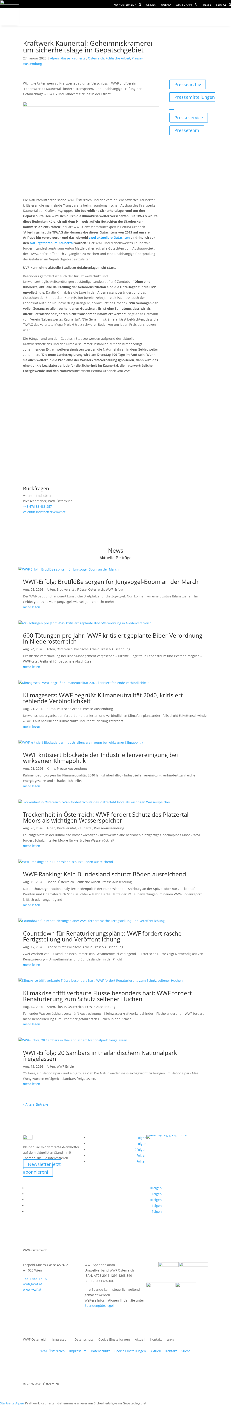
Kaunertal (79, 58)
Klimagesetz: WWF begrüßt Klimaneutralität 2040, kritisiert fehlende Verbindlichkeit (103, 698)
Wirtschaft (184, 5)
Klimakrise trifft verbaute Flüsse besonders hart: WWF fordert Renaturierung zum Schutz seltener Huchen (107, 996)
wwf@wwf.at (32, 1284)
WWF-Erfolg (114, 589)
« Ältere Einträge (35, 1104)
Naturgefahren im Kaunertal (52, 243)
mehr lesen (31, 607)
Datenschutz (83, 1340)
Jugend (165, 5)
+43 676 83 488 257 (37, 506)
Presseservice (188, 118)
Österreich (96, 58)
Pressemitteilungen (194, 97)
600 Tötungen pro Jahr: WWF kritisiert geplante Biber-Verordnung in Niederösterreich (112, 638)
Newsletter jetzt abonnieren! (42, 1168)
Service (221, 5)
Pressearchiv (187, 84)
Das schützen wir (54, 17)
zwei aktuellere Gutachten (109, 237)
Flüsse (65, 58)
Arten (51, 589)
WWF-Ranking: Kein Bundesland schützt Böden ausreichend (104, 874)
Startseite (7, 1403)
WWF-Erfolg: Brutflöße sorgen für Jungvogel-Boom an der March (111, 582)
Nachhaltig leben (76, 25)
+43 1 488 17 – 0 (35, 1278)
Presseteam (186, 130)
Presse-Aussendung (115, 649)
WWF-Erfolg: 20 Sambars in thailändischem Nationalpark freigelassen (100, 1056)
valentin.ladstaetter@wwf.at (44, 512)
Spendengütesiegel (99, 1305)
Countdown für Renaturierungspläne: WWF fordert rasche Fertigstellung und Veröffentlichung (102, 936)
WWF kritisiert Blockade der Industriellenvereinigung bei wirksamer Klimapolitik (100, 758)
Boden (51, 882)
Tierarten (102, 17)
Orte (36, 25)
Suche (186, 1351)
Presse (206, 5)
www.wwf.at (32, 1289)
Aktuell (140, 1340)
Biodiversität (66, 589)
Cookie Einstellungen (114, 1340)
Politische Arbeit (118, 58)
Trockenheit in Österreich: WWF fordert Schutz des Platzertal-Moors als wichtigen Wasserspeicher (106, 817)
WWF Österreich (124, 5)
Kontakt (156, 1340)
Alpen (54, 58)
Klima (51, 709)
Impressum (60, 1340)
